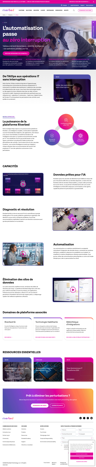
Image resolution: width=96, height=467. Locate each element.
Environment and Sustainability (48, 441)
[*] (68, 428)
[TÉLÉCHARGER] (72, 88)
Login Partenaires (74, 5)
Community (5, 438)
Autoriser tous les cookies (81, 454)
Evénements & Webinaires (9, 445)
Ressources (24, 435)
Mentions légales (54, 463)
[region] (82, 453)
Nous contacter (89, 5)
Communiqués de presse (9, 441)
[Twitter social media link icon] (84, 418)
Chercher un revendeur (27, 445)
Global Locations (7, 429)
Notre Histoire (44, 426)
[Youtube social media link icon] (91, 418)
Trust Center (43, 432)
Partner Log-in (6, 435)
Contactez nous (7, 432)
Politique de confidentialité (63, 463)
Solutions (23, 429)
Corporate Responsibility (46, 438)
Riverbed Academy (26, 438)
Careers (42, 429)
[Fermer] (93, 442)
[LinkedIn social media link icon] (80, 418)
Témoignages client (45, 435)
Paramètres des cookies (81, 461)
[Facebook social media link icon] (88, 418)
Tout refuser (81, 457)
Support (82, 5)
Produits (23, 432)
